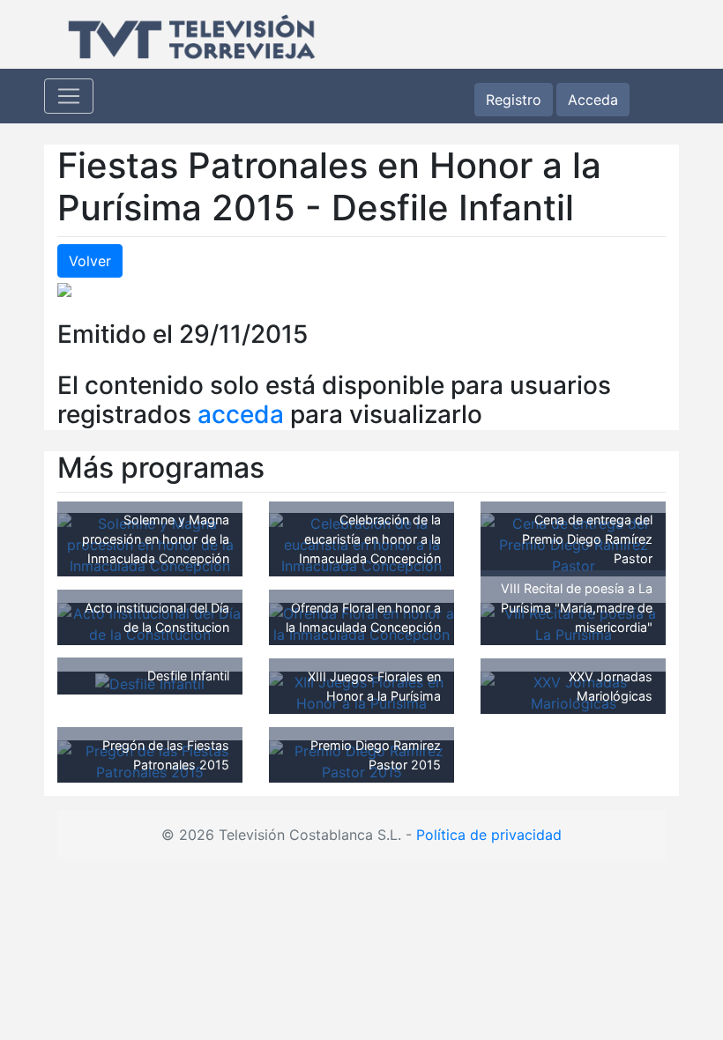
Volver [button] (90, 261)
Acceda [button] (593, 99)
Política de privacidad (489, 834)
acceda (241, 414)
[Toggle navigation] (68, 96)
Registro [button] (513, 99)
